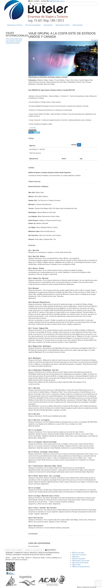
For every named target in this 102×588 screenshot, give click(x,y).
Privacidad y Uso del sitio (81, 561)
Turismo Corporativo (80, 555)
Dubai (16, 39)
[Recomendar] (94, 40)
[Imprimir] (95, 40)
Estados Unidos (15, 41)
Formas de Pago (79, 553)
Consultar (33, 128)
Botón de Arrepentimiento (82, 567)
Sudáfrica (17, 43)
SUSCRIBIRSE (51, 550)
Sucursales (77, 565)
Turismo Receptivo (79, 559)
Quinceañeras (48, 25)
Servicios (76, 557)
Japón (8, 41)
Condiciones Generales (81, 563)
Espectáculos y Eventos (14, 25)
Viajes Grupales (78, 25)
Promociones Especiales (33, 25)
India (20, 39)
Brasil (12, 43)
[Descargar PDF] (97, 40)
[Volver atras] (92, 40)
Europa (12, 39)
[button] (33, 58)
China (7, 39)
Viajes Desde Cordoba (62, 25)
